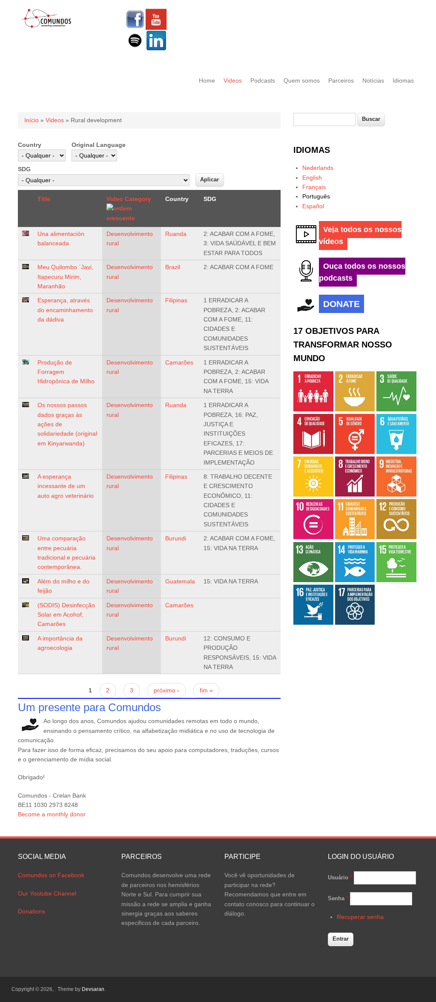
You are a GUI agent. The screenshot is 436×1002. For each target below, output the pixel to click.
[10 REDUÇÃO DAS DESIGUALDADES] (313, 537)
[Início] (46, 26)
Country (29, 144)
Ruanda (175, 233)
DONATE (341, 304)
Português (316, 196)
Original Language (99, 144)
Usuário (340, 877)
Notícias (373, 80)
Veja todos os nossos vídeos (360, 235)
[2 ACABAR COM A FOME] (355, 409)
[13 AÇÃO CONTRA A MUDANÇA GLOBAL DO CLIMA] (313, 580)
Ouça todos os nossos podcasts (362, 272)
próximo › (166, 690)
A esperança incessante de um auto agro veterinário (65, 486)
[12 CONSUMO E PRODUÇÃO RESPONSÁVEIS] (396, 537)
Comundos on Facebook (51, 875)
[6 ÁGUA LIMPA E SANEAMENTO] (396, 451)
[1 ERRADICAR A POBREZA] (313, 409)
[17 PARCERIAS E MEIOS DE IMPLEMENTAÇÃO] (355, 622)
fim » (206, 690)
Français (314, 187)
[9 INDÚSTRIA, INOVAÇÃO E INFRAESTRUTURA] (396, 494)
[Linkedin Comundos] (156, 49)
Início (31, 120)
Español (313, 206)
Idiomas (403, 80)
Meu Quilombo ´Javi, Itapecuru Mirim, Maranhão (65, 277)
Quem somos (302, 80)
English (312, 177)
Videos (233, 80)
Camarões (179, 362)
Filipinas (176, 300)
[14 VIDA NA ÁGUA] (355, 580)
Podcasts (262, 80)
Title (43, 198)
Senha (338, 898)
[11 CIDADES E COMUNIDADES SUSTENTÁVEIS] (355, 537)
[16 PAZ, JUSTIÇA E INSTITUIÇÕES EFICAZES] (313, 622)
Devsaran (93, 989)
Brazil (172, 267)
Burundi (175, 538)
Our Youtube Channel (47, 893)
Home (207, 80)
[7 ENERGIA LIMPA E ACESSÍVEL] (313, 494)
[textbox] (324, 119)
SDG (24, 169)
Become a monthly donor (52, 814)
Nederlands (317, 167)
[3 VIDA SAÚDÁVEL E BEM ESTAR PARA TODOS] (396, 409)
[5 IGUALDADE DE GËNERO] (355, 451)
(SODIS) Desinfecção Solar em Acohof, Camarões (66, 615)
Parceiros (341, 80)
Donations (31, 911)
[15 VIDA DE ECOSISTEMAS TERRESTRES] (396, 580)
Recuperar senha (360, 916)
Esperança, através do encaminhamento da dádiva (65, 310)
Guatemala (180, 581)
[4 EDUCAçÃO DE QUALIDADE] (313, 451)
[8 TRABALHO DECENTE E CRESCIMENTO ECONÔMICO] (355, 494)
